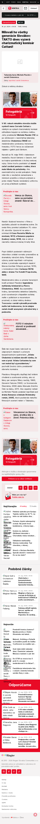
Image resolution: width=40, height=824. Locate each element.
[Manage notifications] (35, 814)
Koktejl (4, 779)
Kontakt (4, 786)
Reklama (5, 789)
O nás (4, 783)
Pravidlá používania (8, 796)
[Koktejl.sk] (13, 8)
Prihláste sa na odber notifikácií (20, 479)
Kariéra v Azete (7, 793)
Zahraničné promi (9, 22)
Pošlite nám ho (18, 497)
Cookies (4, 799)
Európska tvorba (7, 806)
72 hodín (33, 506)
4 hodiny (23, 506)
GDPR (4, 803)
